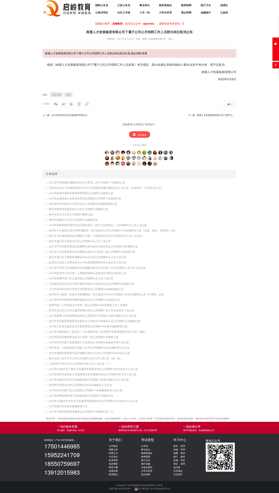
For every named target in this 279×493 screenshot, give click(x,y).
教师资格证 (165, 5)
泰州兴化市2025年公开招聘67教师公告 (71, 214)
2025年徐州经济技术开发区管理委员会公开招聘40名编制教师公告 (86, 289)
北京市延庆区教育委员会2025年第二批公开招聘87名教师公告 (84, 337)
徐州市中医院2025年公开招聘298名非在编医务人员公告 (80, 385)
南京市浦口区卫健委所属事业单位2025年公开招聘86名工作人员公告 (87, 257)
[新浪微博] (64, 104)
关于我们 (115, 440)
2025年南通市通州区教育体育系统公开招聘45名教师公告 (81, 193)
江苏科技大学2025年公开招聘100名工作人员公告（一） (80, 363)
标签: (45, 94)
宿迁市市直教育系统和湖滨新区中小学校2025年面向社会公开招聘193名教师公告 (94, 321)
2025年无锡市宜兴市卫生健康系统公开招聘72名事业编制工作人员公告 (89, 379)
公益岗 (224, 12)
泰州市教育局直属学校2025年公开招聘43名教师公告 (78, 209)
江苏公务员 (123, 5)
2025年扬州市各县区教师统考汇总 (68, 406)
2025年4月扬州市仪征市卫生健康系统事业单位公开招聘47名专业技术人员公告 (93, 401)
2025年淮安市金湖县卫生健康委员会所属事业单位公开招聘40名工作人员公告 (93, 374)
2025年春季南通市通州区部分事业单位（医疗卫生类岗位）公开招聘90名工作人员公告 (98, 225)
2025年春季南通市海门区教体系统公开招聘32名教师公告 (81, 395)
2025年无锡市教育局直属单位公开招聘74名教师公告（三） (82, 411)
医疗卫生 (206, 5)
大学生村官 (165, 12)
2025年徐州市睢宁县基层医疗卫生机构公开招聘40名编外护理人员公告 (89, 342)
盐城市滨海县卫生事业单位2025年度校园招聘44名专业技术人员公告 (87, 262)
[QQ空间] (71, 104)
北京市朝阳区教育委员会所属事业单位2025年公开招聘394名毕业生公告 (89, 353)
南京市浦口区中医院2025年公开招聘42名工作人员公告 (80, 241)
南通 (68, 94)
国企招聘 (186, 12)
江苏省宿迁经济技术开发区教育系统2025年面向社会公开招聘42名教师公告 (91, 283)
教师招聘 (186, 5)
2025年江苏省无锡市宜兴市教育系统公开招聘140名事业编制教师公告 (88, 326)
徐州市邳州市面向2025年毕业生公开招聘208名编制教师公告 (83, 203)
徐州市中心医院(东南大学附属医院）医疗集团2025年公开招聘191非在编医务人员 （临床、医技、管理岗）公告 (112, 230)
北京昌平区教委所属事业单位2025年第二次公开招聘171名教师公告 (87, 182)
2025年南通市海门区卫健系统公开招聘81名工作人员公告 (81, 278)
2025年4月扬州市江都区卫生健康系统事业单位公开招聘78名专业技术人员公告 (93, 369)
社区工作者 (123, 12)
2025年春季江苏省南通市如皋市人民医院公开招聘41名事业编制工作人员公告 (93, 315)
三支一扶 (145, 12)
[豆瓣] (79, 104)
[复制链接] (87, 104)
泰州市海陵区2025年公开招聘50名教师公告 (73, 219)
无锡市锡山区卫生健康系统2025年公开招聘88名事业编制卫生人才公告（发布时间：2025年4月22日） (106, 188)
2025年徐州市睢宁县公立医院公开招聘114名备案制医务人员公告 (85, 390)
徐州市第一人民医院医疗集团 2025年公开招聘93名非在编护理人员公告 (89, 347)
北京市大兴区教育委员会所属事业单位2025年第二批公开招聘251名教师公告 (92, 251)
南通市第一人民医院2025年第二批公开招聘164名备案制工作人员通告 (88, 305)
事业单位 (145, 5)
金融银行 (206, 12)
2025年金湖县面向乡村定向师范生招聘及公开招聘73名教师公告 (85, 198)
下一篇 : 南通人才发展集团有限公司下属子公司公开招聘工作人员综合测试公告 (227, 115)
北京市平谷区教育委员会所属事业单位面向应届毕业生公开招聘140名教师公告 (93, 246)
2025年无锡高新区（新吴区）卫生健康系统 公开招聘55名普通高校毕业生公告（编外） (98, 331)
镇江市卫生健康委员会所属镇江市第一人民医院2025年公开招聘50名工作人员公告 (95, 235)
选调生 (224, 5)
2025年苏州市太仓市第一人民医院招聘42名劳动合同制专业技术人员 (87, 273)
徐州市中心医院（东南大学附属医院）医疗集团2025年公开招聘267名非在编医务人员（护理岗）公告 (106, 294)
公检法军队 (101, 12)
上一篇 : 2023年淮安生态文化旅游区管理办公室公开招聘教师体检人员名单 (80, 115)
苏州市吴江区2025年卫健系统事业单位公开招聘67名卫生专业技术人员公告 (91, 310)
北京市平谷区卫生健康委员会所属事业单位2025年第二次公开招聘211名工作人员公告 (97, 267)
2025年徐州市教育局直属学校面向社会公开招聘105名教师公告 (84, 299)
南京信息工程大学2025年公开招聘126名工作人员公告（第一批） (85, 358)
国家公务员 (101, 5)
